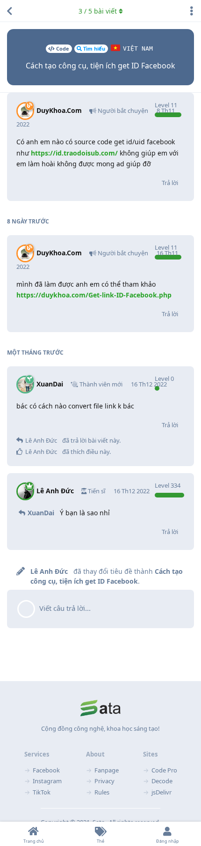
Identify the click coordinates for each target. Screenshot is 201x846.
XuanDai (41, 512)
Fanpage (106, 770)
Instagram (47, 781)
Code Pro (164, 770)
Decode (161, 781)
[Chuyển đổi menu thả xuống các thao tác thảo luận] (191, 11)
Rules (101, 792)
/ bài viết (98, 11)
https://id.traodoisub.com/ (74, 152)
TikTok (41, 792)
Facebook (46, 770)
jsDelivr (161, 792)
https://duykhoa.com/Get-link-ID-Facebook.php (94, 294)
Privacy (104, 781)
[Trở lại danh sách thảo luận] (9, 11)
